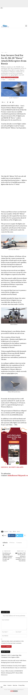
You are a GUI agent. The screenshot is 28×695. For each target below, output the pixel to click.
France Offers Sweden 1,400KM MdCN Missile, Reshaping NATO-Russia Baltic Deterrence (12, 673)
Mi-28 (14, 531)
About (5, 685)
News (3, 77)
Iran (10, 531)
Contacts (9, 685)
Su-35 (18, 531)
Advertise (15, 685)
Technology (15, 77)
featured (6, 531)
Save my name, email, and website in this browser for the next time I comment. (12, 642)
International (8, 77)
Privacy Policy (21, 685)
